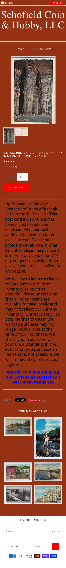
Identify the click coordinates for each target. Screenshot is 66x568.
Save (33, 400)
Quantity (9, 176)
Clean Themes (20, 535)
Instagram (39, 37)
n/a (15, 167)
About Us (40, 520)
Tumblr (44, 37)
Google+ (35, 37)
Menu (9, 2)
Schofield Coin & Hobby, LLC (31, 531)
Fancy (41, 400)
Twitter (27, 37)
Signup (15, 546)
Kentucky (46, 49)
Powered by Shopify (42, 535)
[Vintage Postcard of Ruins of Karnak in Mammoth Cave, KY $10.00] (33, 58)
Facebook (22, 37)
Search (25, 520)
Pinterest (31, 37)
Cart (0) (57, 3)
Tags (20, 49)
